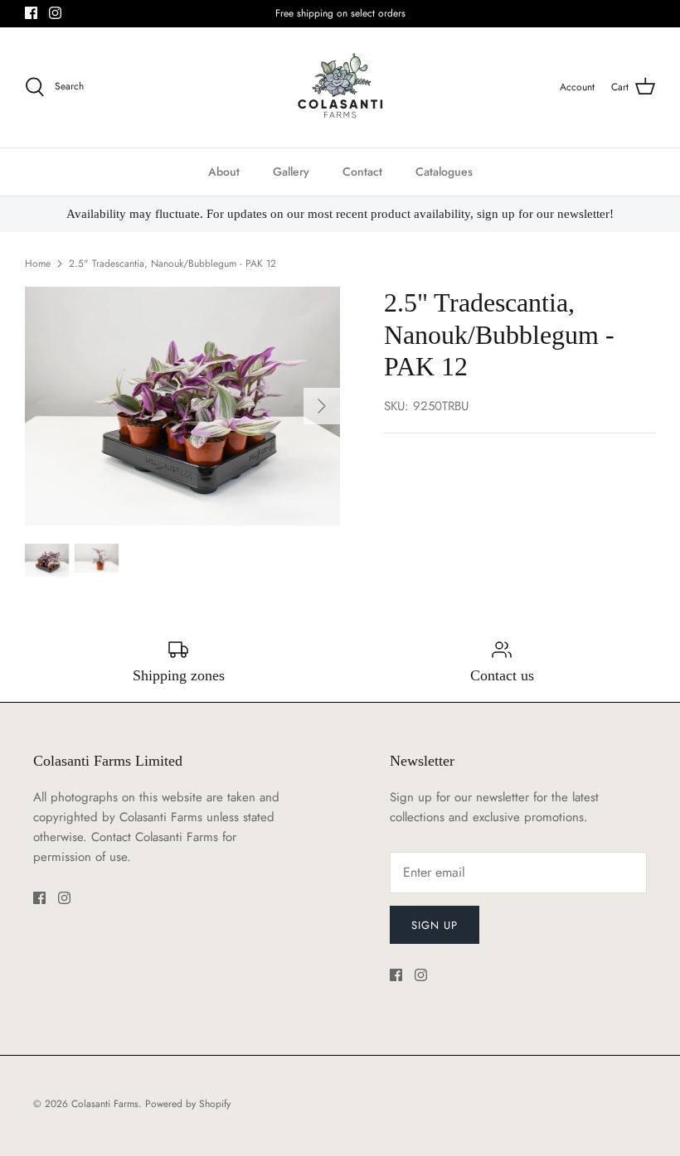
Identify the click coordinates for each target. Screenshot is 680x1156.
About (224, 171)
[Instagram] (55, 13)
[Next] (322, 406)
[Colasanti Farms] (340, 87)
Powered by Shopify (188, 1103)
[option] (182, 406)
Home (38, 263)
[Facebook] (31, 13)
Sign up (434, 925)
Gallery (291, 171)
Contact (362, 171)
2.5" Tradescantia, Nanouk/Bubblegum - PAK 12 (172, 263)
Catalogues (444, 171)
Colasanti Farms (104, 1103)
